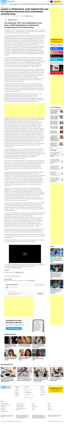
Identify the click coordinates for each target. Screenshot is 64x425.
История (49, 405)
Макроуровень (3, 406)
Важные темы (4, 4)
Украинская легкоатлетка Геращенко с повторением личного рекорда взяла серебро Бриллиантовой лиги (56, 275)
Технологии (34, 405)
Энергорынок (3, 408)
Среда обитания (35, 406)
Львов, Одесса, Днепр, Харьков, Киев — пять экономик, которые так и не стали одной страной (55, 168)
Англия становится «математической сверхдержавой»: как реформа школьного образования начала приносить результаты (54, 138)
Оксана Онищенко (38, 381)
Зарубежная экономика (20, 405)
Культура (33, 409)
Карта (16, 396)
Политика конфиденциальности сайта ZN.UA (55, 421)
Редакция (17, 390)
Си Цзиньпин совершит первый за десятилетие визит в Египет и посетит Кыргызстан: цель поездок (55, 161)
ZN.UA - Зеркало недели (56, 72)
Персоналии (18, 409)
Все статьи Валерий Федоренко (12, 276)
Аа (51, 1)
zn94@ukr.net (26, 395)
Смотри (52, 246)
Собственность (50, 409)
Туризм (49, 408)
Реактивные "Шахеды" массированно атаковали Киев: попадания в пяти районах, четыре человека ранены (55, 179)
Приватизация (3, 409)
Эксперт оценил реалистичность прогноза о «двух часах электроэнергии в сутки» (55, 173)
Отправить (40, 293)
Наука (33, 403)
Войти (49, 1)
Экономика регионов (4, 411)
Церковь (33, 408)
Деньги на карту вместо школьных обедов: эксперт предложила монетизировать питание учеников (55, 111)
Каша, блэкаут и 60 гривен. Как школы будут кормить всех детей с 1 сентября (54, 123)
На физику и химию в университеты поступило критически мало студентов (54, 144)
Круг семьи (49, 406)
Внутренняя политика (4, 403)
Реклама (16, 392)
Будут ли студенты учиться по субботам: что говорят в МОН (54, 127)
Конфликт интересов (20, 406)
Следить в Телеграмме (14, 328)
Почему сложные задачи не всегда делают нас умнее (53, 132)
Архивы (16, 389)
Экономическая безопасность (21, 408)
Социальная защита (19, 403)
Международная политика (5, 405)
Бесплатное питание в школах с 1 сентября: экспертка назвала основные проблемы (54, 117)
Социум (49, 403)
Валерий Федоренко (12, 19)
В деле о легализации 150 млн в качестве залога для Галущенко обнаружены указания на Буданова (55, 154)
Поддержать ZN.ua (57, 1)
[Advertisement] (25, 110)
